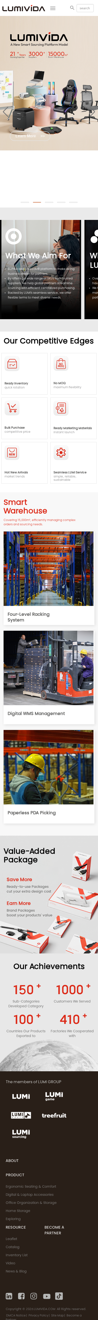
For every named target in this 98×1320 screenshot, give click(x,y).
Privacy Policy (38, 1315)
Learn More (30, 136)
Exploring (13, 1219)
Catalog (13, 1247)
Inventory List (17, 1255)
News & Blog (16, 1271)
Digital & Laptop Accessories (30, 1195)
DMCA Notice (16, 1315)
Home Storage (18, 1211)
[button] (25, 202)
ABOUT (12, 1161)
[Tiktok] (59, 1296)
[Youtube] (46, 1296)
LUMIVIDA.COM (44, 1309)
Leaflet (11, 1239)
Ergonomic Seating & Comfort (31, 1187)
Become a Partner (54, 1230)
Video (10, 1263)
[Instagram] (34, 1296)
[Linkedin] (9, 1296)
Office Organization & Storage (31, 1203)
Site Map (57, 1315)
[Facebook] (22, 1296)
